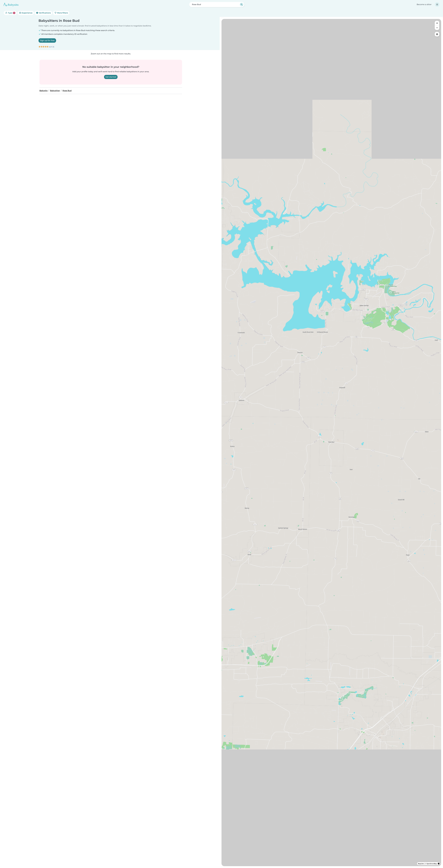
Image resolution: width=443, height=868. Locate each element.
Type (10, 13)
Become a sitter (424, 4)
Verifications (44, 13)
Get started (110, 77)
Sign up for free (47, 40)
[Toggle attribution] (438, 863)
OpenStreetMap (432, 864)
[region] (331, 442)
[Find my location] (437, 34)
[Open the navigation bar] (437, 4)
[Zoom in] (437, 23)
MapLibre (421, 864)
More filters (62, 13)
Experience (26, 13)
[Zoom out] (437, 27)
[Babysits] (11, 4)
